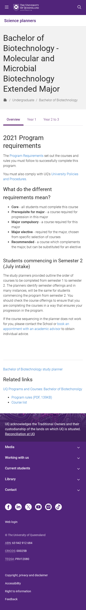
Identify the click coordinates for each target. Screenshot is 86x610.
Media (9, 447)
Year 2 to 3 (51, 119)
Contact (10, 490)
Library (10, 479)
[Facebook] (8, 507)
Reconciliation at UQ (20, 434)
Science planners (20, 20)
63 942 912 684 (22, 543)
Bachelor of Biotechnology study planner (33, 369)
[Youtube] (38, 507)
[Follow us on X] (28, 507)
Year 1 (31, 119)
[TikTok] (58, 507)
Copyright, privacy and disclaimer (26, 575)
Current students (17, 468)
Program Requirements (26, 156)
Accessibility (13, 583)
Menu (6, 7)
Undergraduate (23, 100)
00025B (21, 550)
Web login (11, 522)
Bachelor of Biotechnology (58, 100)
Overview (13, 119)
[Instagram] (48, 507)
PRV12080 (22, 559)
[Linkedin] (18, 507)
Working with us (17, 458)
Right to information (18, 591)
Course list (19, 402)
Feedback (11, 599)
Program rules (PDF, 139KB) (31, 397)
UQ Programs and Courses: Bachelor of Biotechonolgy (42, 389)
